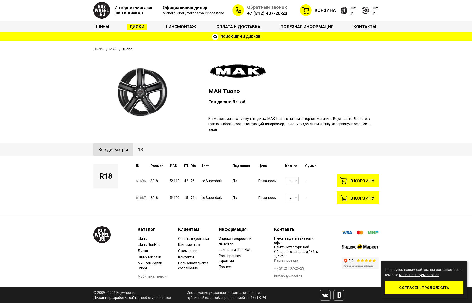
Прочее (225, 267)
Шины (102, 26)
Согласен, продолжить (424, 288)
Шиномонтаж (180, 26)
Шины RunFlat (149, 245)
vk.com (325, 295)
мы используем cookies (419, 275)
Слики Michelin (149, 257)
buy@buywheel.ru (288, 276)
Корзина (325, 10)
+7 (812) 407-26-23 (267, 13)
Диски (136, 26)
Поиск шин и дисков (240, 37)
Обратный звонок (267, 7)
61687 (141, 198)
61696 (141, 181)
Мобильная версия (153, 276)
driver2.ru (338, 295)
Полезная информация (306, 26)
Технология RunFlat (234, 250)
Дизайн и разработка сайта (115, 298)
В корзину (362, 180)
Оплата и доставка (238, 26)
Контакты (365, 26)
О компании (187, 251)
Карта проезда (286, 260)
